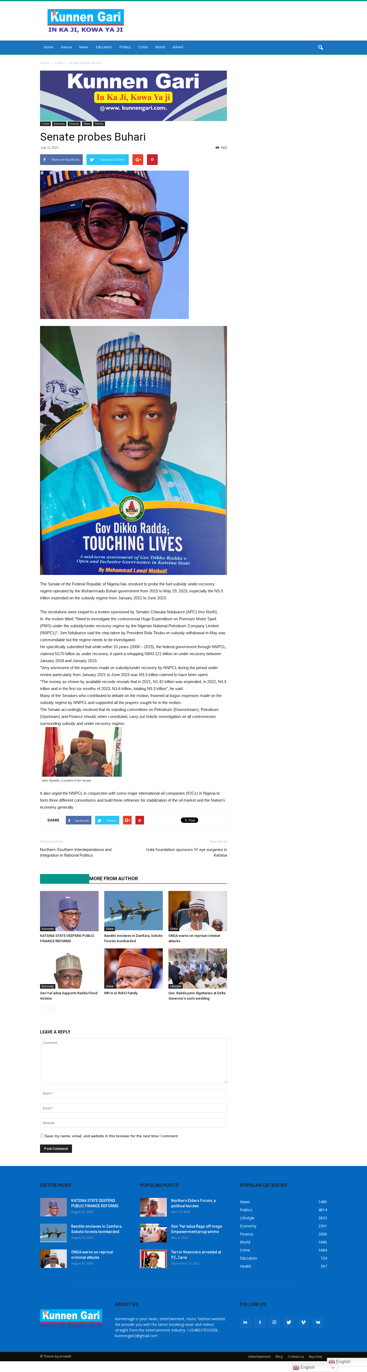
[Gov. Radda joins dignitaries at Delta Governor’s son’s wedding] (197, 968)
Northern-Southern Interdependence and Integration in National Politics (75, 852)
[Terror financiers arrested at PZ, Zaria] (153, 1258)
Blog (279, 1356)
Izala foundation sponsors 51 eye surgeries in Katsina (186, 852)
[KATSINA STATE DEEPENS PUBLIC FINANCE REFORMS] (69, 911)
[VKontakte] (317, 1322)
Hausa (66, 47)
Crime (143, 47)
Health (245, 1266)
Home (48, 47)
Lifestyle (175, 986)
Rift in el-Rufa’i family (120, 993)
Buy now (315, 1356)
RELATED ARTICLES (62, 878)
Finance (74, 124)
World (160, 47)
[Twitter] (288, 1322)
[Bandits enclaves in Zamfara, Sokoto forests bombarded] (133, 911)
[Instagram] (274, 1322)
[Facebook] (259, 1322)
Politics (125, 47)
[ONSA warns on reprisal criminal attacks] (197, 911)
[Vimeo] (303, 1322)
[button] (320, 47)
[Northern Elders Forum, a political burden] (153, 1207)
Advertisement (259, 1356)
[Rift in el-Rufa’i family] (133, 968)
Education (104, 47)
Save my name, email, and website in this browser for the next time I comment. (112, 1136)
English (307, 1367)
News (83, 47)
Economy (59, 124)
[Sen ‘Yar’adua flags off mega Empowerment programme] (153, 1233)
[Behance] (245, 1322)
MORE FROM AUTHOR (113, 878)
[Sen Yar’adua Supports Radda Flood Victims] (69, 968)
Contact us (296, 1356)
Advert (177, 47)
